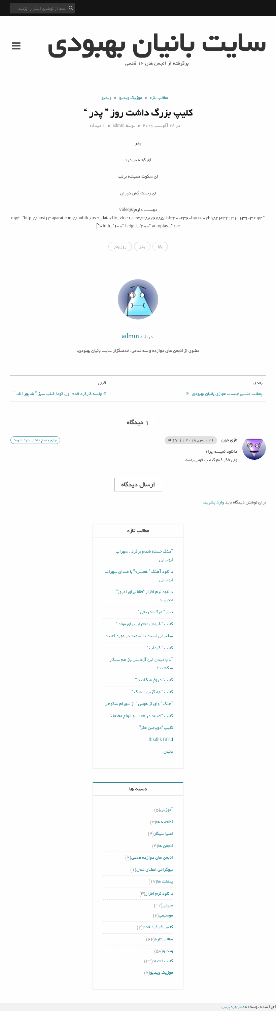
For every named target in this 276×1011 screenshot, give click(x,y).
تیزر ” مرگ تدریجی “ (155, 611)
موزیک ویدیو (130, 97)
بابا (160, 246)
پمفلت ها (165, 881)
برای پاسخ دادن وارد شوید (35, 440)
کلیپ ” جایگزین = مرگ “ (152, 692)
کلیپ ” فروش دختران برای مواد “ (144, 624)
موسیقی (166, 915)
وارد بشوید (214, 502)
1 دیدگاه (97, 125)
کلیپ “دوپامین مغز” (156, 727)
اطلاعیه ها (164, 821)
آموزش (166, 809)
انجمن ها (165, 845)
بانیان (168, 751)
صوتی (168, 905)
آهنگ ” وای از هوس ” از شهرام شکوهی (139, 703)
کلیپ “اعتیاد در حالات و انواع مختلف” (141, 715)
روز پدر (120, 246)
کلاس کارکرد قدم (158, 927)
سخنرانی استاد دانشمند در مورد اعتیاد (139, 635)
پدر (142, 246)
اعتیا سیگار (163, 833)
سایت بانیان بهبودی (157, 43)
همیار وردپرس (234, 1006)
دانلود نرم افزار (159, 893)
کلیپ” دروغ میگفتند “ (154, 679)
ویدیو (106, 97)
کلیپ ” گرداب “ (160, 647)
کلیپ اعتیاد (163, 961)
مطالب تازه (159, 97)
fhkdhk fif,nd (160, 739)
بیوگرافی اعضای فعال (154, 869)
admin (119, 125)
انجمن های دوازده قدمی (152, 857)
